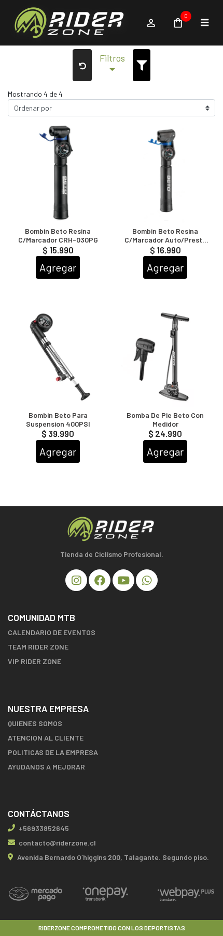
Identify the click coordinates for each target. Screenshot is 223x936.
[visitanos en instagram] (76, 580)
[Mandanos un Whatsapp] (147, 580)
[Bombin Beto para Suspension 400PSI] (58, 357)
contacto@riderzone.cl (57, 842)
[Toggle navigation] (204, 23)
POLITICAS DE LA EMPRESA (53, 752)
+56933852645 (44, 828)
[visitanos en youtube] (123, 580)
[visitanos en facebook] (99, 580)
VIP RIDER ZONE (34, 661)
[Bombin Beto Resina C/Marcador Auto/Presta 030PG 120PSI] (165, 173)
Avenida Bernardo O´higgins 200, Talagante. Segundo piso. (113, 857)
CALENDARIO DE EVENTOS (51, 632)
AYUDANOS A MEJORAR (46, 766)
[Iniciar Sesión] (150, 23)
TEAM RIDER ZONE (38, 646)
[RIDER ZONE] (71, 23)
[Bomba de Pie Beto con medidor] (165, 357)
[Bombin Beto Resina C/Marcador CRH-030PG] (58, 173)
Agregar (57, 267)
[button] (112, 65)
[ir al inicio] (111, 529)
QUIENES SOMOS (35, 723)
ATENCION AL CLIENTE (45, 737)
